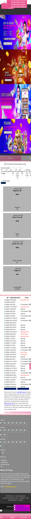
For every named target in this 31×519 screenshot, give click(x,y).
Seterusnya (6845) (23, 389)
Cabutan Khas (4, 462)
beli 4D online (21, 392)
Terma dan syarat (20, 496)
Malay (10, 8)
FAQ (27, 498)
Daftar (10, 158)
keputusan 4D (9, 403)
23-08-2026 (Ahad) (18, 4)
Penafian (22, 498)
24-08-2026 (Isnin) (18, 2)
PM (1, 517)
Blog (1, 466)
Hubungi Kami (12, 500)
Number (3, 168)
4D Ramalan (3, 460)
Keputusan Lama (4, 464)
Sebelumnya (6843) (10, 389)
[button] (3, 2)
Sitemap (20, 500)
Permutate (6, 181)
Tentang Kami (10, 496)
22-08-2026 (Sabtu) (18, 7)
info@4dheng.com (10, 487)
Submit (3, 183)
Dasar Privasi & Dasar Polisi (10, 498)
